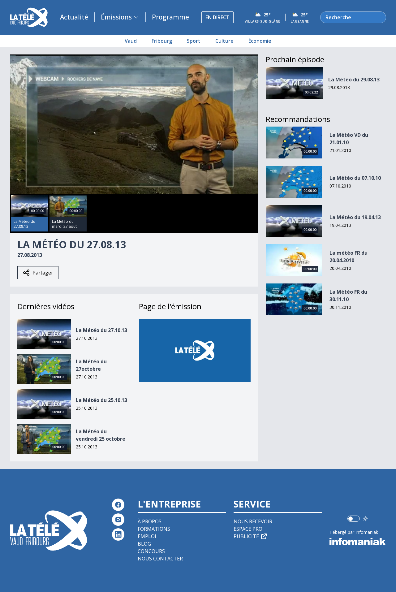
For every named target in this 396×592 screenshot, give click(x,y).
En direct (217, 17)
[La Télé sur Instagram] (118, 519)
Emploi (147, 536)
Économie (259, 40)
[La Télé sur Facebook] (118, 504)
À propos (149, 521)
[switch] (353, 519)
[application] (134, 124)
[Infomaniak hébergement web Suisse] (357, 541)
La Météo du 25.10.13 (101, 400)
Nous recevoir (253, 521)
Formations (154, 528)
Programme (170, 17)
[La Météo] (195, 350)
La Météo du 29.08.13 (354, 79)
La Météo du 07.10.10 (355, 178)
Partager (42, 272)
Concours (151, 551)
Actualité (74, 17)
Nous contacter (160, 558)
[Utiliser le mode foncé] (365, 519)
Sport (193, 40)
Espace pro (248, 528)
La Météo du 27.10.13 (101, 330)
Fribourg (162, 40)
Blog (144, 543)
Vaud (131, 40)
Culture (224, 40)
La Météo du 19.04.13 (355, 217)
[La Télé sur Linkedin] (118, 534)
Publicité (246, 536)
